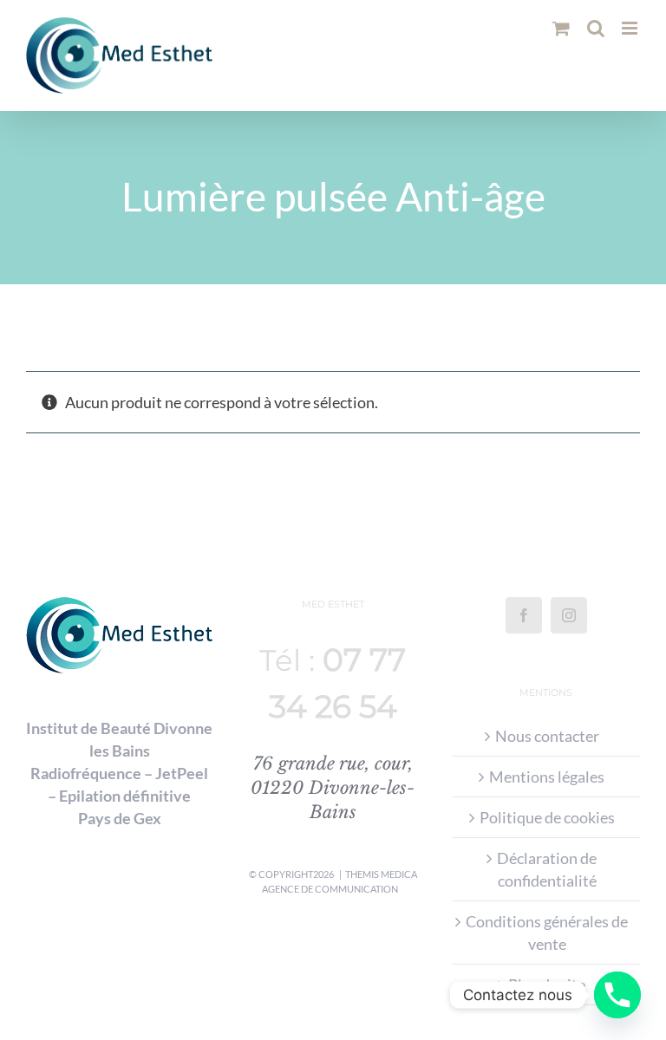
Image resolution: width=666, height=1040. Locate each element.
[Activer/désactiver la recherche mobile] (595, 28)
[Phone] (617, 995)
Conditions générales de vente (547, 932)
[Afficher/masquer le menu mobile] (631, 28)
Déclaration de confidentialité (547, 869)
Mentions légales (546, 776)
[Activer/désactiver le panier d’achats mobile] (561, 28)
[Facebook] (524, 615)
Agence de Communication (330, 888)
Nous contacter (547, 735)
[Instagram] (569, 615)
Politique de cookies (547, 817)
